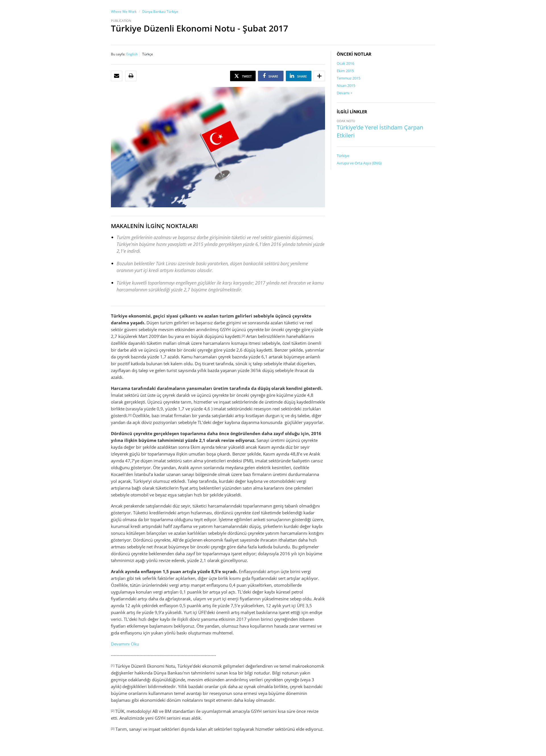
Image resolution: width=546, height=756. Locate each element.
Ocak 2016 (345, 63)
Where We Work (123, 11)
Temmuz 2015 (348, 78)
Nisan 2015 (346, 85)
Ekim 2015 (345, 70)
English (132, 54)
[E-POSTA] (116, 76)
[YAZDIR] (131, 76)
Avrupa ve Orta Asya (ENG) (359, 163)
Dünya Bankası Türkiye (160, 11)
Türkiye (343, 155)
